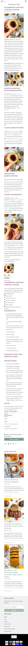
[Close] (25, 297)
